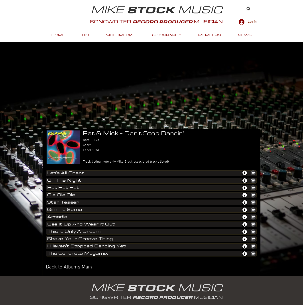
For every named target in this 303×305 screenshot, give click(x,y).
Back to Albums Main (69, 267)
